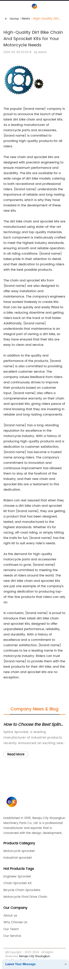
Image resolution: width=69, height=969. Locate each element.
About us (10, 915)
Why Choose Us (15, 922)
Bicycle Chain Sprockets (21, 890)
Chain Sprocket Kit (17, 883)
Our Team (11, 929)
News (26, 18)
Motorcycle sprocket (19, 851)
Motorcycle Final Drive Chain (25, 896)
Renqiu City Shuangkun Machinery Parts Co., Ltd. (27, 958)
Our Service (12, 935)
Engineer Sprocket (17, 876)
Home (14, 18)
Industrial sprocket (17, 857)
